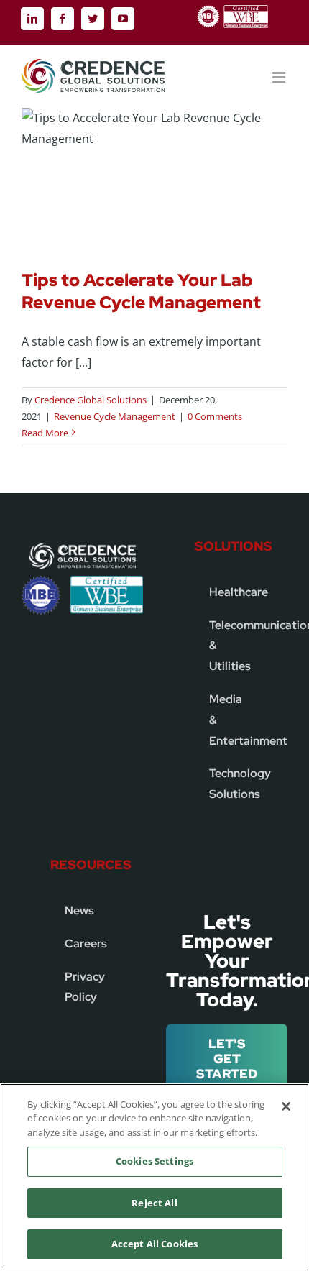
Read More (45, 432)
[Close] (286, 1106)
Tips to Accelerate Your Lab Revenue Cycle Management (141, 291)
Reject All (154, 1202)
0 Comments (215, 416)
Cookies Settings (154, 1161)
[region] (154, 1177)
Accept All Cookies (154, 1243)
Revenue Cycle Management (114, 416)
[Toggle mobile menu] (279, 77)
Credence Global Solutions (90, 399)
